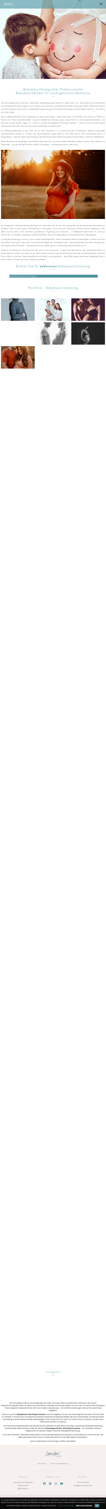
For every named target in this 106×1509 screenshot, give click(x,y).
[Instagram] (55, 1483)
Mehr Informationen (84, 1505)
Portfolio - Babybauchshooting (53, 288)
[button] (101, 3)
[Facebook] (44, 1483)
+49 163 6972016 (83, 1482)
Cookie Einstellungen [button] (66, 1505)
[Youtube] (61, 1483)
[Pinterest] (50, 1483)
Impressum (41, 1463)
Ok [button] (97, 1506)
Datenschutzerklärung (60, 1463)
